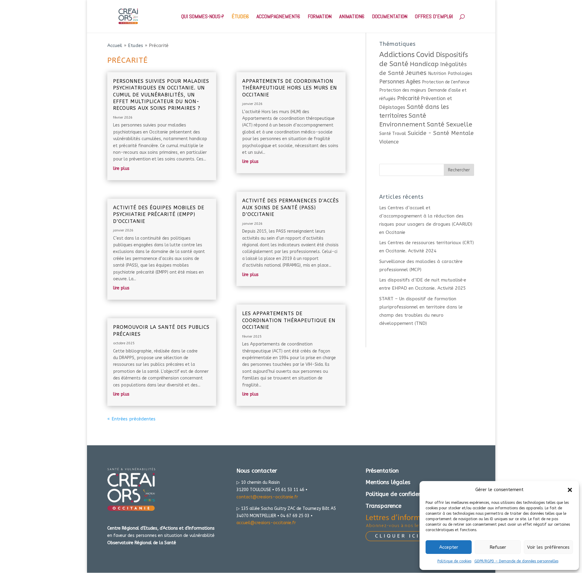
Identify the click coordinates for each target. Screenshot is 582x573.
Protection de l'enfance (446, 82)
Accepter (448, 547)
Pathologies (460, 73)
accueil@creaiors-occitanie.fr (266, 522)
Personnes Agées (399, 82)
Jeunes (416, 73)
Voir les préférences (548, 547)
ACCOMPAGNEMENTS (278, 17)
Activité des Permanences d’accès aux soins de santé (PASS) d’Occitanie (290, 207)
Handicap (424, 64)
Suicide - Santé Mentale (441, 133)
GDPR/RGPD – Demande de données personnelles (516, 561)
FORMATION (320, 17)
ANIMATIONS (351, 17)
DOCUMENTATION (389, 17)
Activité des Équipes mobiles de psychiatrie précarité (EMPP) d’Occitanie (158, 214)
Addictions (397, 54)
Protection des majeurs (402, 90)
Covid (425, 54)
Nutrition (437, 73)
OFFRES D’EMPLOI (434, 17)
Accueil (114, 45)
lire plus (121, 168)
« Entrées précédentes (131, 419)
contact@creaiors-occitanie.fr (267, 497)
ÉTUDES (240, 17)
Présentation (382, 470)
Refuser (498, 547)
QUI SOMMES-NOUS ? (202, 17)
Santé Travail (392, 133)
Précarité (408, 98)
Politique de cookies (454, 561)
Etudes (135, 45)
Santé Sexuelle (449, 124)
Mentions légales (388, 482)
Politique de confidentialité (401, 494)
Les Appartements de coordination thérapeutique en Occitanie (289, 320)
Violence (389, 142)
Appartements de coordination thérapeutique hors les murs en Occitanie (289, 88)
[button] (570, 490)
